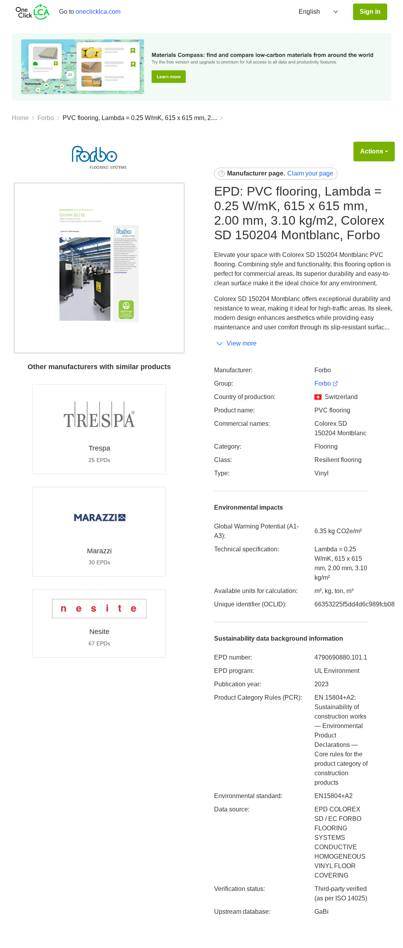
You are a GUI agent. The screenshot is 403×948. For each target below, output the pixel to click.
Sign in (370, 11)
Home (20, 118)
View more (242, 343)
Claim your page (310, 173)
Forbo (45, 118)
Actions (371, 151)
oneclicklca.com (98, 11)
